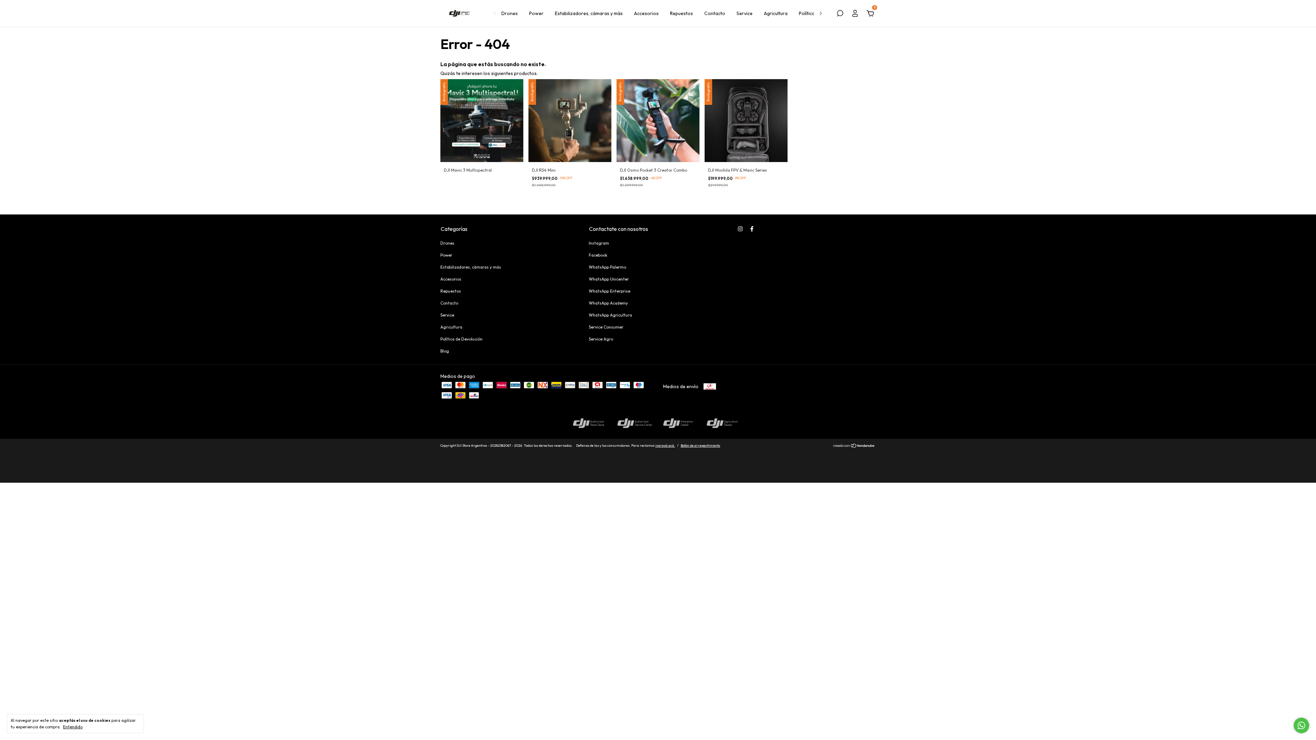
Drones (509, 13)
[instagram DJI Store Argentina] (740, 229)
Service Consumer (606, 327)
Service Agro (601, 339)
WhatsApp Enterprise (609, 291)
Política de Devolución (461, 339)
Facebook (598, 255)
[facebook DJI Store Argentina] (752, 229)
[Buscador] (840, 14)
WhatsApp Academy (608, 303)
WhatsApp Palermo (607, 267)
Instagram (599, 243)
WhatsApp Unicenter (609, 279)
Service (744, 13)
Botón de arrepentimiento (700, 445)
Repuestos (681, 13)
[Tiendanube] (854, 446)
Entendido (73, 726)
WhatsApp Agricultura (610, 315)
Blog (444, 351)
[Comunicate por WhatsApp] (1301, 725)
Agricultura (776, 13)
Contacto (714, 13)
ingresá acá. (665, 445)
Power (536, 13)
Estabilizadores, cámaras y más (589, 13)
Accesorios (646, 13)
